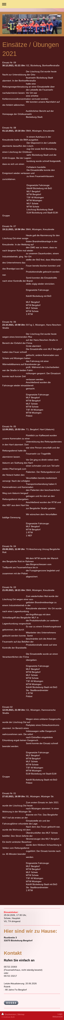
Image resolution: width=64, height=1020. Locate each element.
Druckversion (10, 1014)
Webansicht (57, 1017)
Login (60, 1014)
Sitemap (20, 1014)
